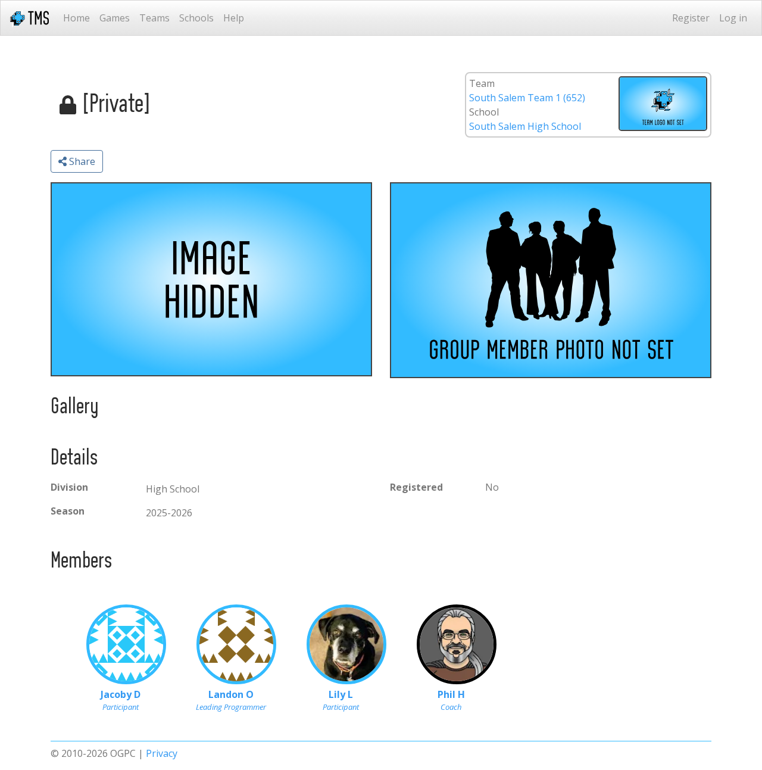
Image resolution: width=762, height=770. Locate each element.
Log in (733, 17)
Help (233, 17)
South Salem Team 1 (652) (527, 97)
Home (76, 17)
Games (114, 17)
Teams (154, 17)
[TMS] (29, 17)
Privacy (161, 753)
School (484, 112)
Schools (196, 17)
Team (482, 83)
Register (691, 17)
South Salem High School (525, 126)
